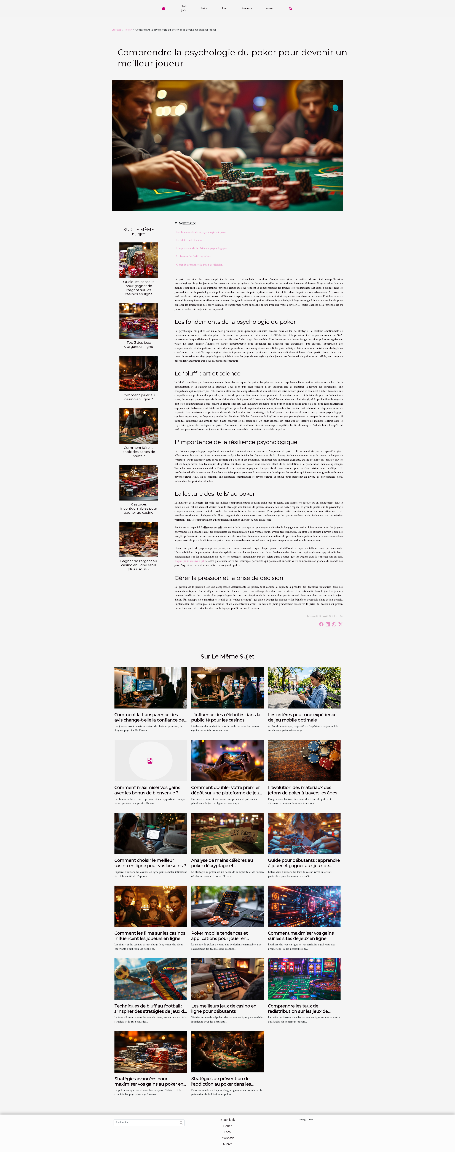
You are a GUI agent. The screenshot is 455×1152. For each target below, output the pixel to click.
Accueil (116, 29)
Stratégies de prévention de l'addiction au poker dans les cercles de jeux (221, 1084)
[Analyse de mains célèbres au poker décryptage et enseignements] (227, 833)
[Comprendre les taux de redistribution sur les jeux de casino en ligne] (304, 978)
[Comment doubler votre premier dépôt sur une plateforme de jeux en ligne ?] (227, 760)
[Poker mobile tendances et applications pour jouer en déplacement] (227, 906)
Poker (204, 8)
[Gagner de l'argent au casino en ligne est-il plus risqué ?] (138, 539)
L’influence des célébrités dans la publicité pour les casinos (225, 717)
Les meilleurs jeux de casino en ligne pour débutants (223, 1008)
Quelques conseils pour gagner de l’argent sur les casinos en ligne (138, 288)
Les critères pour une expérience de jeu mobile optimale (302, 717)
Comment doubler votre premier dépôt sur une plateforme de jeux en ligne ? (226, 793)
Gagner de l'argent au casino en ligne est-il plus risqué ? (138, 565)
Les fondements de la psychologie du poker (201, 232)
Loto (224, 8)
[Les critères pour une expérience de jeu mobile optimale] (304, 687)
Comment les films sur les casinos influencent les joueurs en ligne (149, 936)
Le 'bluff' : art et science (190, 240)
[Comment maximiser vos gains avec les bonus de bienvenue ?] (150, 760)
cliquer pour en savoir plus (190, 561)
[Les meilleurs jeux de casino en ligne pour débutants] (227, 978)
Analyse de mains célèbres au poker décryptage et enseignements (222, 866)
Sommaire (187, 223)
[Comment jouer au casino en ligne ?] (138, 373)
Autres (270, 8)
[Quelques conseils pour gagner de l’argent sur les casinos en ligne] (138, 260)
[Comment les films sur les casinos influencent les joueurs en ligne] (150, 906)
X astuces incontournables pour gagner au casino (138, 508)
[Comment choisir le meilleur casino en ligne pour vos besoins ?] (150, 833)
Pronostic (247, 8)
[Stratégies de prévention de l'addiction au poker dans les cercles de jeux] (227, 1051)
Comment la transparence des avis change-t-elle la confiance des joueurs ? (150, 720)
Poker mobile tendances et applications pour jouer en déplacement (219, 939)
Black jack (184, 8)
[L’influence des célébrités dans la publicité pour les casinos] (227, 687)
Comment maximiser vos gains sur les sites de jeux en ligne (301, 936)
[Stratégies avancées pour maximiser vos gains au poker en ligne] (150, 1051)
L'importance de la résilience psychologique (201, 248)
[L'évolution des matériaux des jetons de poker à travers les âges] (304, 760)
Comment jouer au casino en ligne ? (138, 397)
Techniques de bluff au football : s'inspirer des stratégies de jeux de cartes (150, 1011)
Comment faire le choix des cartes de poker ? (138, 451)
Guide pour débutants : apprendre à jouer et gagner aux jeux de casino (304, 866)
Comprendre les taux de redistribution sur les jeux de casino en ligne (298, 1011)
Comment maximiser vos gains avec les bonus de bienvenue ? (147, 790)
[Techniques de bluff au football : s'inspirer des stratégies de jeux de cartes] (150, 978)
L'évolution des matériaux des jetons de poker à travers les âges (302, 790)
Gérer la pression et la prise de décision (199, 264)
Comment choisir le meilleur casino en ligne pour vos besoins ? (150, 863)
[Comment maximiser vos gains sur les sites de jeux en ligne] (304, 906)
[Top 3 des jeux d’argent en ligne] (138, 320)
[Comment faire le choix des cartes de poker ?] (138, 426)
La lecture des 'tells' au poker (193, 256)
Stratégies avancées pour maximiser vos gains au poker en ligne (148, 1084)
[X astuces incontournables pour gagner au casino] (138, 482)
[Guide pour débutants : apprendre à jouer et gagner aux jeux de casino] (304, 833)
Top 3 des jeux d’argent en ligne (138, 344)
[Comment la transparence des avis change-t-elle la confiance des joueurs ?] (150, 687)
